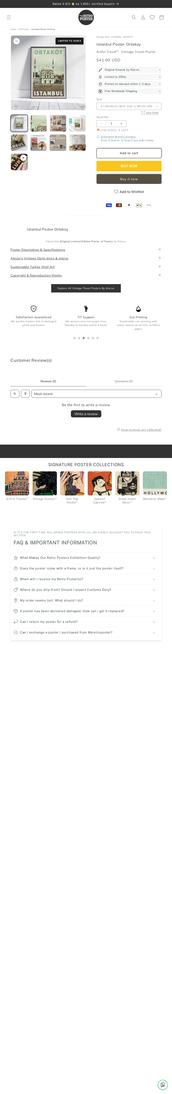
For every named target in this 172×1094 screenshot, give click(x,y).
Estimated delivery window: (118, 136)
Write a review (86, 414)
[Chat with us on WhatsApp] (163, 1085)
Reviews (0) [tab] (48, 381)
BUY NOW (129, 166)
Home (13, 29)
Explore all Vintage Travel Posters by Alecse (86, 288)
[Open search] (14, 394)
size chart (152, 112)
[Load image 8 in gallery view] (77, 142)
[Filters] (25, 394)
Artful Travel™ (107, 52)
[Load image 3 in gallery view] (58, 123)
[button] (8, 17)
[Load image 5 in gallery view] (19, 142)
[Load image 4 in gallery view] (77, 123)
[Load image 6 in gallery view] (38, 142)
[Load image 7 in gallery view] (58, 142)
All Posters (23, 29)
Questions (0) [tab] (124, 381)
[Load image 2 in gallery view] (38, 123)
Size (99, 99)
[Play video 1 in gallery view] (19, 162)
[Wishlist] (152, 17)
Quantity (102, 117)
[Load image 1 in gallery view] (19, 123)
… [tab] (75, 338)
